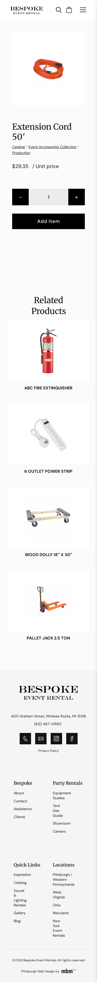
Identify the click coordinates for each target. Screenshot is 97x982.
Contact (20, 801)
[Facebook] (72, 738)
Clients (19, 816)
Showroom (61, 823)
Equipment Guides (62, 795)
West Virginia (59, 894)
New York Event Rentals (59, 928)
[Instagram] (56, 738)
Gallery (20, 913)
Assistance (23, 808)
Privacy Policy (48, 751)
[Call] (25, 738)
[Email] (41, 738)
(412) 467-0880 (47, 724)
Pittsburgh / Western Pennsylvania (63, 879)
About (19, 793)
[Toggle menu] (83, 10)
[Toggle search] (58, 10)
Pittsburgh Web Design (38, 971)
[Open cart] (69, 10)
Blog (17, 921)
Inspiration (22, 874)
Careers (59, 831)
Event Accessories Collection (52, 146)
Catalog (18, 146)
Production (21, 152)
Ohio (57, 905)
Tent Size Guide (58, 810)
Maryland (61, 913)
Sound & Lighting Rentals (20, 897)
